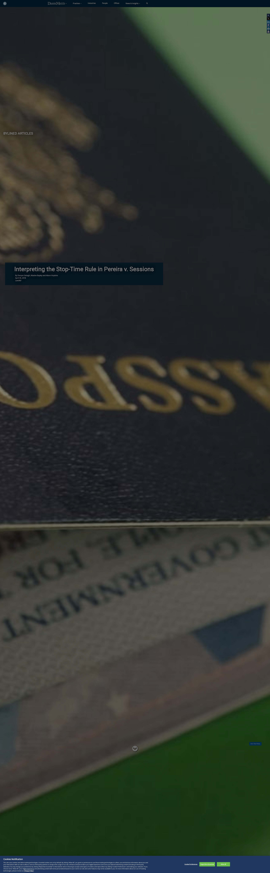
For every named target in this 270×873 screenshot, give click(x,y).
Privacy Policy (29, 871)
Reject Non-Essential (207, 864)
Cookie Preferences (190, 864)
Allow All (223, 864)
